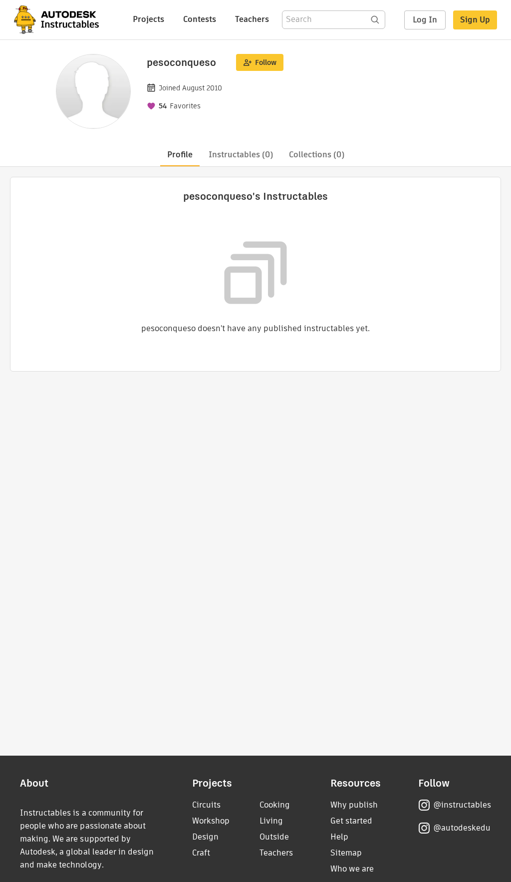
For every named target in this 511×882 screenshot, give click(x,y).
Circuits (206, 805)
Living (271, 821)
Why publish (354, 805)
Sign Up (475, 19)
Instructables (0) (241, 154)
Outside (274, 837)
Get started (351, 821)
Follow (265, 62)
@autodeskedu (462, 828)
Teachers (252, 19)
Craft (201, 853)
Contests (199, 19)
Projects (148, 19)
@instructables (462, 805)
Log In (425, 19)
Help (339, 837)
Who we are (352, 869)
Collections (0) (316, 154)
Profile (180, 154)
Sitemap (346, 853)
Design (205, 837)
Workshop (211, 821)
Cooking (274, 805)
